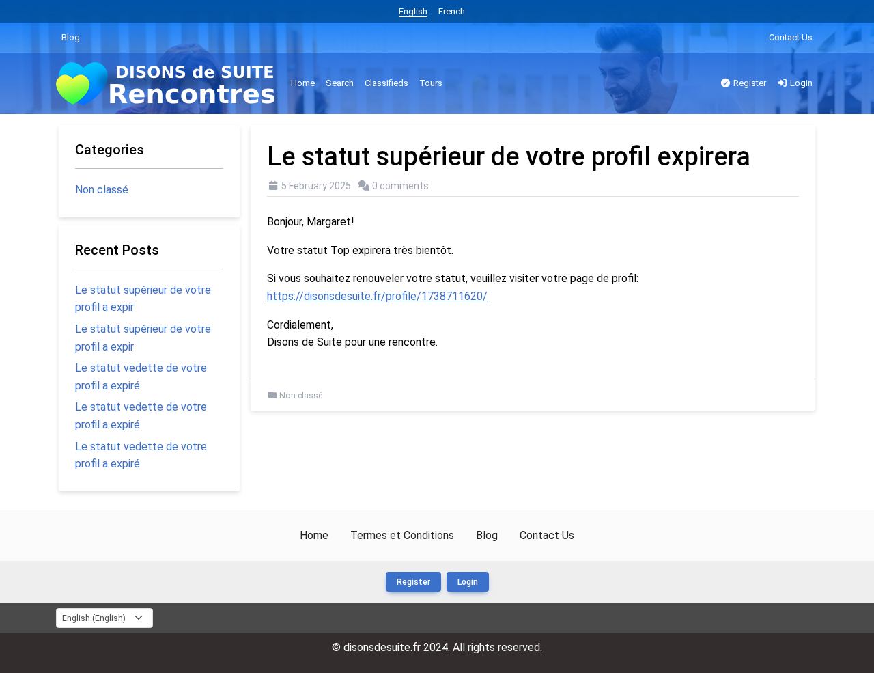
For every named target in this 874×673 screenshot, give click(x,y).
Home (303, 83)
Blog (70, 37)
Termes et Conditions (402, 535)
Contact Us (791, 37)
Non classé (300, 395)
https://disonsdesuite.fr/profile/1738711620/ (377, 296)
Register (748, 83)
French (451, 11)
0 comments (400, 185)
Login (800, 83)
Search (340, 83)
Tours (430, 83)
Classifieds (386, 83)
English (413, 11)
